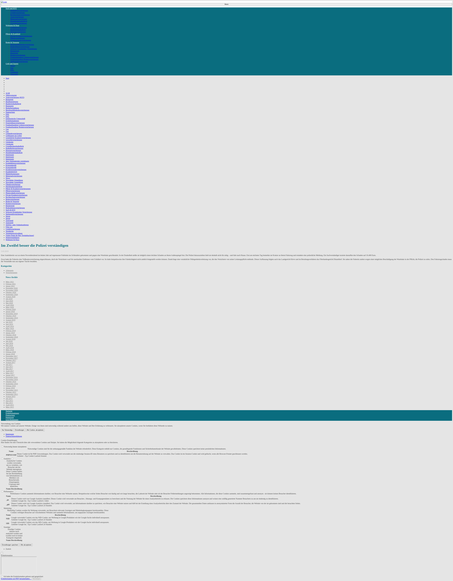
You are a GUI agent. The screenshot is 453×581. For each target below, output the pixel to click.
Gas (11, 68)
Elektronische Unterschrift (15, 119)
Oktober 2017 (11, 360)
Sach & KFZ (10, 210)
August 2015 (10, 397)
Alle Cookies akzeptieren (35, 430)
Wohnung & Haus (12, 25)
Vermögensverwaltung (14, 233)
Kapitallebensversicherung (15, 163)
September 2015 (12, 394)
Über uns (9, 227)
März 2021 (10, 282)
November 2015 (12, 390)
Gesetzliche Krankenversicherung (18, 138)
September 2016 (12, 384)
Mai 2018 (9, 346)
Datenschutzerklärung (14, 436)
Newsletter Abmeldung (14, 180)
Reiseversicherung (12, 199)
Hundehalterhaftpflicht (18, 21)
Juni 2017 (9, 367)
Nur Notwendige (7, 430)
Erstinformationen (12, 121)
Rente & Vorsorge (12, 42)
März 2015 (10, 407)
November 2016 (12, 380)
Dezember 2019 (12, 314)
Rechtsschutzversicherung (20, 15)
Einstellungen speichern (10, 545)
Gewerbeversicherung (18, 23)
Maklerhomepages (12, 174)
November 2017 (12, 358)
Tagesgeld (14, 74)
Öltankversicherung (13, 184)
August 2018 (10, 339)
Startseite (9, 411)
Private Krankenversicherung (21, 36)
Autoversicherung (17, 17)
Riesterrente (14, 51)
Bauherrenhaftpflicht (18, 30)
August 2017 (10, 363)
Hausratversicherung (18, 32)
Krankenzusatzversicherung (20, 40)
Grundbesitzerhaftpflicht (15, 146)
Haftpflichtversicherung (19, 11)
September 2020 (12, 295)
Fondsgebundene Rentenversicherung (24, 59)
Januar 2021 (10, 286)
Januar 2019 (10, 333)
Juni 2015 (9, 401)
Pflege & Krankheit (13, 34)
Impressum (10, 155)
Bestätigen (36, 579)
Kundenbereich (11, 172)
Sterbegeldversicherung (19, 62)
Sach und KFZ (11, 8)
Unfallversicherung (17, 13)
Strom (12, 66)
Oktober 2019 (11, 316)
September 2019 (12, 318)
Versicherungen (11, 273)
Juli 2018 (9, 341)
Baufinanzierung (12, 102)
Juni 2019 (9, 324)
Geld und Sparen (12, 64)
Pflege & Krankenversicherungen (18, 189)
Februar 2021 (11, 284)
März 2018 (10, 350)
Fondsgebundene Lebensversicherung (24, 57)
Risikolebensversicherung (19, 47)
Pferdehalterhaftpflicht (14, 187)
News (8, 178)
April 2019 (10, 326)
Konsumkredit (11, 165)
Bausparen (10, 106)
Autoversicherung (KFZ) (15, 97)
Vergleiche (10, 231)
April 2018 (10, 348)
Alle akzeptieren (26, 545)
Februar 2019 (11, 331)
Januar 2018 (10, 354)
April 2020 (10, 305)
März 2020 (10, 307)
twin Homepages (12, 420)
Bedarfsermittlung (12, 108)
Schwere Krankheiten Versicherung (23, 49)
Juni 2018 (9, 343)
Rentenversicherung (17, 55)
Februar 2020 (11, 309)
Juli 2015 (9, 399)
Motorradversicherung (18, 19)
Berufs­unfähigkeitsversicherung (22, 45)
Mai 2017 (9, 369)
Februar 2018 (11, 352)
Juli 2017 (9, 365)
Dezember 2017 (12, 356)
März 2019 (10, 329)
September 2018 (12, 337)
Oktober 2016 (11, 382)
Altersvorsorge (11, 95)
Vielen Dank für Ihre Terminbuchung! (20, 235)
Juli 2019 (9, 322)
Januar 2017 (10, 375)
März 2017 (10, 373)
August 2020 (10, 297)
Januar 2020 (10, 312)
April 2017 (10, 371)
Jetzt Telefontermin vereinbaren (17, 161)
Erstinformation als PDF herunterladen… (16, 579)
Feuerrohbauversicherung (15, 123)
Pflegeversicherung (17, 38)
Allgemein (9, 270)
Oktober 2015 (11, 392)
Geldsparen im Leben (14, 136)
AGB (8, 93)
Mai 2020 (9, 303)
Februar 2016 (11, 386)
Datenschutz (10, 112)
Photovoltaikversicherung (15, 193)
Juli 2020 (9, 299)
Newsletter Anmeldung (14, 182)
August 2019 (10, 320)
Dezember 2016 (12, 377)
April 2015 (10, 405)
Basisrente (14, 53)
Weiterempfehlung (12, 238)
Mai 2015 (9, 403)
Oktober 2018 (11, 335)
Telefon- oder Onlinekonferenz (17, 225)
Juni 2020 (9, 301)
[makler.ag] (4, 2)
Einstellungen (19, 430)
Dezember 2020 (12, 288)
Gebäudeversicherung (18, 28)
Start (7, 78)
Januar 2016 (10, 388)
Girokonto (14, 72)
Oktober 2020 (11, 292)
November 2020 (12, 290)
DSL (12, 70)
